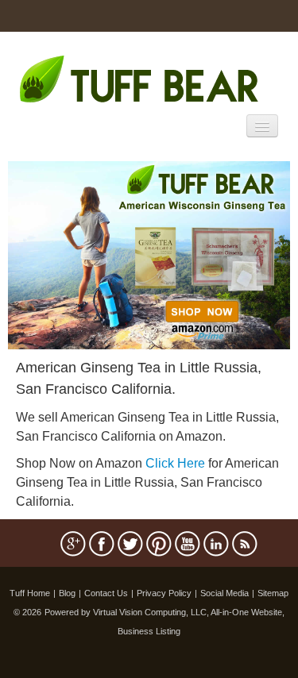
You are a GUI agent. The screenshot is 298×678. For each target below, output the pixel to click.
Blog (67, 593)
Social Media (224, 593)
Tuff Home (30, 593)
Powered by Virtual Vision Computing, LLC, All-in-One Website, (164, 612)
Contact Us (106, 593)
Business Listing (149, 631)
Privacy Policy (164, 593)
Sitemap (272, 593)
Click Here (175, 463)
